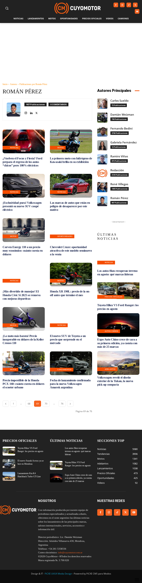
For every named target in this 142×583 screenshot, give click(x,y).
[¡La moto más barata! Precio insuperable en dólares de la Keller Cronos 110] (24, 319)
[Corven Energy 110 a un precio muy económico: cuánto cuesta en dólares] (24, 230)
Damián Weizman (122, 114)
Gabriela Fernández (123, 142)
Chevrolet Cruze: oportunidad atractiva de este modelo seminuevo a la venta (71, 250)
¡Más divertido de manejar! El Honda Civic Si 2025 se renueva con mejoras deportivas (21, 295)
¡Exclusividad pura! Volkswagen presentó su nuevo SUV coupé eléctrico (22, 206)
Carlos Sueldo (119, 100)
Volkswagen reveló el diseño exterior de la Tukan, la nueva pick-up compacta (115, 381)
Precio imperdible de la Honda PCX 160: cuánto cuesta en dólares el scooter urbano (23, 384)
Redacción (117, 170)
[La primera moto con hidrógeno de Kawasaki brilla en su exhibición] (71, 141)
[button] (7, 8)
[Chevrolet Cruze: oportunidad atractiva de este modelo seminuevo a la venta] (71, 230)
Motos (60, 148)
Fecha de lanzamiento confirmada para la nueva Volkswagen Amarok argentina (70, 384)
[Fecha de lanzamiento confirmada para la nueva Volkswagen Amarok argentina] (71, 363)
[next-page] (70, 404)
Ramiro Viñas (119, 156)
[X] (135, 5)
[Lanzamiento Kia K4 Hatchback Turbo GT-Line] (9, 476)
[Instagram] (122, 5)
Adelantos (110, 369)
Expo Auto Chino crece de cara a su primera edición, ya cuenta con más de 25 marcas (117, 343)
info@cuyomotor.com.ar (70, 552)
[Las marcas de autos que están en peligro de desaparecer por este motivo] (71, 186)
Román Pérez (119, 198)
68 (29, 403)
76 (62, 403)
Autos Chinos (111, 331)
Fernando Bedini (121, 128)
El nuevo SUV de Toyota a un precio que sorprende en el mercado (68, 339)
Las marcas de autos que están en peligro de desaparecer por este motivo (70, 206)
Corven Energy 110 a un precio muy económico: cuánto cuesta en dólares (23, 250)
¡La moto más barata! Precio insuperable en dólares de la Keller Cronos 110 (23, 339)
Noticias (14, 148)
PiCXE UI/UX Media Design (58, 573)
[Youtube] (137, 11)
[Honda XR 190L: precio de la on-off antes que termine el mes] (71, 274)
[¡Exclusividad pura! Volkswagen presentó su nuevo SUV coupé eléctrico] (24, 186)
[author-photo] (15, 110)
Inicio (5, 84)
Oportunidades (64, 236)
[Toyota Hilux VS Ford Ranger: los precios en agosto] (118, 291)
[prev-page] (6, 404)
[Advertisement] (71, 51)
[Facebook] (116, 5)
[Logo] (77, 8)
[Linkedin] (31, 112)
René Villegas (119, 184)
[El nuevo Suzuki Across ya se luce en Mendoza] (9, 463)
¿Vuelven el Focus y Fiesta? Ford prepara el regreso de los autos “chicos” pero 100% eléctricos (22, 162)
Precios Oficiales (113, 297)
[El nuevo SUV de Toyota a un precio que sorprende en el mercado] (71, 319)
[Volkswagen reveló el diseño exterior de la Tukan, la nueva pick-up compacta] (118, 363)
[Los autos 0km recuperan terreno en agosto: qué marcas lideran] (118, 256)
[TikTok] (128, 5)
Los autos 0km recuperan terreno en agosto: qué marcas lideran (117, 272)
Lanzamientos (64, 370)
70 (46, 403)
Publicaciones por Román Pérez (33, 84)
